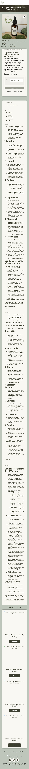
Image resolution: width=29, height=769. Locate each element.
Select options (14, 745)
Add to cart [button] (14, 641)
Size (7, 79)
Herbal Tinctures (11, 42)
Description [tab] (9, 102)
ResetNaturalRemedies (14, 763)
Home (5, 49)
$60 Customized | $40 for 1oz (11, 44)
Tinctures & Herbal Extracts (16, 49)
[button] (27, 2)
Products (9, 49)
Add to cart (14, 88)
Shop (7, 49)
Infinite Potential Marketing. (19, 765)
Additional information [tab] (11, 105)
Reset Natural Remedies (11, 46)
